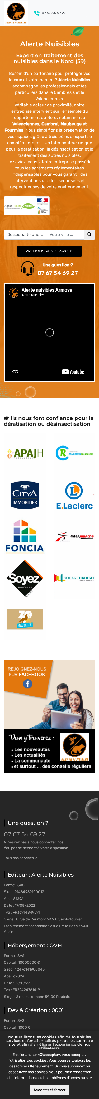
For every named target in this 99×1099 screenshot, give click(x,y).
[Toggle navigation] (90, 13)
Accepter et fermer (49, 1090)
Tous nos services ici (21, 858)
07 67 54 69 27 (54, 13)
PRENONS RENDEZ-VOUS (49, 251)
